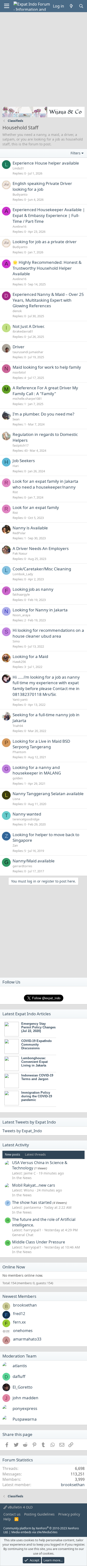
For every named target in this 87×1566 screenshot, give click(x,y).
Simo (16, 641)
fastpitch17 (21, 445)
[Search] (81, 6)
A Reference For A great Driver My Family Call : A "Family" (45, 390)
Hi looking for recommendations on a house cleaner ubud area (48, 633)
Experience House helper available (46, 163)
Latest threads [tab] (35, 1154)
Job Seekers (24, 460)
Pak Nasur (20, 553)
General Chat (22, 1235)
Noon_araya (21, 615)
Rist (15, 492)
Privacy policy (69, 1514)
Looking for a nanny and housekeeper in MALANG (37, 770)
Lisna (16, 799)
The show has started (31, 1202)
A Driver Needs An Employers (41, 548)
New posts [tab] (12, 1154)
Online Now (13, 1267)
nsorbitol (19, 372)
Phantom (19, 752)
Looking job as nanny (33, 589)
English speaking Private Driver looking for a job (42, 186)
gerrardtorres (22, 866)
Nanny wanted (27, 814)
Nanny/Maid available (34, 861)
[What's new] (71, 6)
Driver (18, 347)
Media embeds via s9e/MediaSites (34, 1532)
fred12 (19, 1313)
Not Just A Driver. (29, 326)
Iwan (16, 419)
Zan (15, 845)
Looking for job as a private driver (45, 241)
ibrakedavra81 (23, 331)
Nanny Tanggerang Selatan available (48, 793)
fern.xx (19, 1322)
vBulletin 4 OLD (20, 1507)
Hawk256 (19, 661)
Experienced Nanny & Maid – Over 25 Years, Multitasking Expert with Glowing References (48, 300)
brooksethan (25, 1305)
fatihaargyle (21, 594)
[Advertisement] (43, 58)
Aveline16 (19, 226)
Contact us (12, 1514)
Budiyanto (20, 194)
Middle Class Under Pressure (38, 1242)
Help (7, 1519)
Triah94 (18, 726)
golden (18, 778)
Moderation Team (19, 1356)
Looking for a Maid (30, 656)
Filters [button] (75, 153)
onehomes (23, 1330)
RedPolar (19, 533)
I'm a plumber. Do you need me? (43, 414)
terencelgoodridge (26, 819)
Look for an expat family (36, 507)
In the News (22, 1177)
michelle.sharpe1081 (27, 398)
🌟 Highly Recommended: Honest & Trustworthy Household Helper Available (47, 268)
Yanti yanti (20, 699)
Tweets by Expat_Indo (22, 1130)
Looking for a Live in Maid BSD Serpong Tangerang (41, 744)
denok (17, 311)
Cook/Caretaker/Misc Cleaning (42, 569)
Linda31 (18, 168)
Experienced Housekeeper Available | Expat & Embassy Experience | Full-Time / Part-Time (49, 215)
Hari (16, 466)
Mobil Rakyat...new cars (33, 1185)
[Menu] (6, 6)
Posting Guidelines (39, 1514)
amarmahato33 (27, 1339)
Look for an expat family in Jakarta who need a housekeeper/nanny (45, 484)
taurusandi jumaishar (28, 352)
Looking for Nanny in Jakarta (40, 610)
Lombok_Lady (23, 574)
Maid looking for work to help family (47, 367)
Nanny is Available (30, 528)
